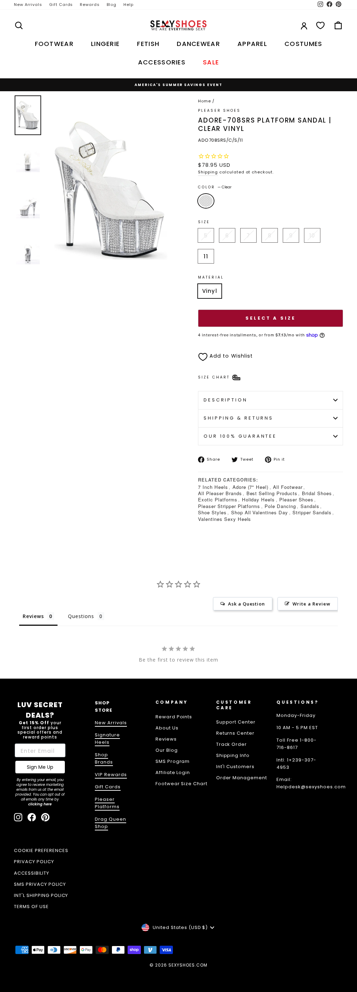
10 (312, 235)
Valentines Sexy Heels (224, 519)
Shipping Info (233, 755)
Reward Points (173, 716)
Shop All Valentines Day (259, 512)
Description (226, 400)
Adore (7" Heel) (251, 487)
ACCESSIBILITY (31, 873)
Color (214, 187)
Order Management (241, 777)
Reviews (166, 739)
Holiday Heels (258, 499)
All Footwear (288, 487)
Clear (206, 201)
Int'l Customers (235, 766)
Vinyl (209, 291)
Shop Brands (104, 758)
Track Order (231, 744)
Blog (111, 4)
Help (128, 4)
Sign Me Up (40, 767)
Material (211, 277)
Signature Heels (107, 738)
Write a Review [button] (312, 604)
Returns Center (235, 733)
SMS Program (172, 761)
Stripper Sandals (312, 512)
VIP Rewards (111, 774)
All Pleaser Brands (220, 493)
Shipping (208, 172)
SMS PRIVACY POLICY (40, 884)
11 (206, 256)
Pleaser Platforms (107, 803)
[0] (320, 25)
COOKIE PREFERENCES (41, 850)
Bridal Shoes (317, 493)
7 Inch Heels (213, 487)
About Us (166, 728)
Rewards (90, 4)
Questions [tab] (81, 616)
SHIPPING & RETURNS (238, 418)
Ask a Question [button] (246, 604)
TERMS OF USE (31, 906)
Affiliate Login (172, 772)
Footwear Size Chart (181, 783)
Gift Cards (61, 4)
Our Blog (166, 750)
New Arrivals (28, 4)
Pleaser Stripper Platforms (229, 506)
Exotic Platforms (217, 499)
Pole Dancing (280, 506)
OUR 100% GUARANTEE (240, 436)
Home (204, 101)
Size (204, 222)
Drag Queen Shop (110, 823)
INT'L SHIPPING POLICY (41, 895)
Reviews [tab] (33, 616)
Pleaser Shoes (219, 110)
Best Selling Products (271, 493)
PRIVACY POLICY (34, 861)
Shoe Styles (212, 512)
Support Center (236, 722)
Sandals (310, 506)
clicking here (40, 804)
